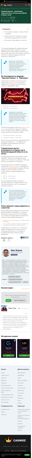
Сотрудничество (5, 409)
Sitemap (20, 430)
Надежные (4, 383)
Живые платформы (22, 380)
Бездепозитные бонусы (7, 397)
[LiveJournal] (21, 237)
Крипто (19, 378)
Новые (3, 372)
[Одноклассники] (26, 237)
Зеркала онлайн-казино (7, 394)
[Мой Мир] (23, 237)
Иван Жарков (16, 250)
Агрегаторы (21, 383)
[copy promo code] (10, 352)
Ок (27, 454)
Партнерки (4, 414)
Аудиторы (20, 395)
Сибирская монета (14, 166)
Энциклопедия (4, 402)
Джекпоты (3, 380)
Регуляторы (21, 393)
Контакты (20, 423)
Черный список (5, 375)
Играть (8, 355)
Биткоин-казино (5, 399)
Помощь (20, 421)
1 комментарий (6, 20)
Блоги (19, 400)
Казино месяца (21, 388)
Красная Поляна (13, 82)
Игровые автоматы (6, 385)
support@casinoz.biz (25, 2)
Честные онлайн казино (7, 388)
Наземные (20, 385)
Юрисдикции (21, 390)
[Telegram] (28, 237)
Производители (22, 372)
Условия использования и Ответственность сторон (24, 411)
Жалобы (20, 403)
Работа (3, 412)
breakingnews (12, 17)
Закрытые (3, 378)
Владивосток (6, 220)
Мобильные (21, 398)
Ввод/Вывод (21, 375)
